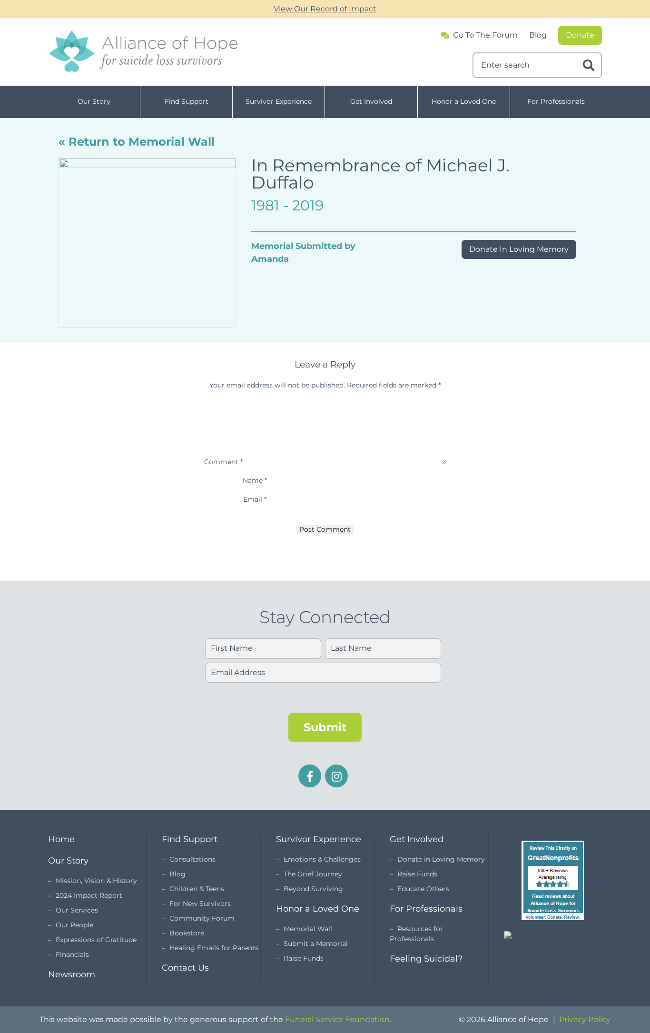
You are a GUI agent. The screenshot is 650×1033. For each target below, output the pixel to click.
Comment (223, 461)
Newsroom (71, 974)
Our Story (94, 101)
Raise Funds (304, 958)
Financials (72, 954)
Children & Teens (196, 888)
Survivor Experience (279, 101)
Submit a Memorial (316, 943)
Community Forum (202, 918)
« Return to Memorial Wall (137, 142)
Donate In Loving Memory (519, 249)
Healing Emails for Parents (213, 948)
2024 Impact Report (89, 895)
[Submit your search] (588, 65)
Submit (325, 727)
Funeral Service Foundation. (338, 1019)
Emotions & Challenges (322, 859)
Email (254, 499)
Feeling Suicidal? (426, 959)
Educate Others (423, 888)
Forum (485, 35)
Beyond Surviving (313, 888)
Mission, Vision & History (96, 880)
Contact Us (185, 968)
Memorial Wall (308, 928)
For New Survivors (200, 903)
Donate (580, 35)
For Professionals (556, 101)
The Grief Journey (313, 874)
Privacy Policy (585, 1019)
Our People (74, 925)
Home (61, 839)
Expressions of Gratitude (96, 939)
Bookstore (186, 933)
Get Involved (371, 101)
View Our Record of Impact (325, 8)
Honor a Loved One (464, 101)
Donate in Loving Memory (441, 859)
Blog (538, 35)
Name (255, 480)
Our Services (77, 910)
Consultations (192, 859)
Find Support (186, 101)
